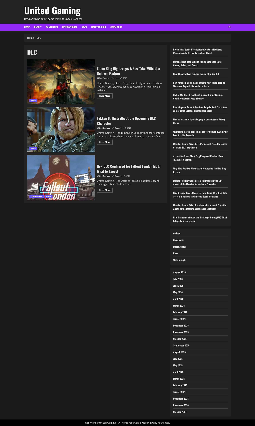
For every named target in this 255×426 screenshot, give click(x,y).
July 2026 (178, 279)
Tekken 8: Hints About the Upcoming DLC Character (61, 129)
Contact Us (116, 27)
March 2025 (179, 378)
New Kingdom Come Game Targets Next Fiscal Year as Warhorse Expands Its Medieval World (199, 84)
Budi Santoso (104, 78)
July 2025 (178, 358)
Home (27, 27)
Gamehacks (52, 27)
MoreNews (148, 422)
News (84, 27)
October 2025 (180, 339)
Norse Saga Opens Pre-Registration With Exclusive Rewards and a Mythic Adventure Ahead (197, 51)
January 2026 (179, 319)
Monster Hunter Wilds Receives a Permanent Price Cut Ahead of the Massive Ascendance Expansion (200, 206)
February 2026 (180, 312)
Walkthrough (98, 27)
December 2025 (181, 325)
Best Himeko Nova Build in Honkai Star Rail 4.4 (196, 74)
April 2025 (178, 372)
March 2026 (179, 305)
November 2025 (181, 332)
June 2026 (178, 285)
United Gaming (52, 10)
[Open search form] (230, 27)
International (69, 27)
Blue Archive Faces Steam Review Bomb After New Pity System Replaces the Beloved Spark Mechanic (200, 194)
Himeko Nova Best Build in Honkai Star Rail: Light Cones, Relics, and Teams (197, 63)
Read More (106, 96)
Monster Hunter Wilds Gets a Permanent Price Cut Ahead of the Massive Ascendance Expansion (197, 182)
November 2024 (181, 405)
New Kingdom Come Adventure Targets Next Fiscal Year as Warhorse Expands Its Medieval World (200, 108)
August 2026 (179, 272)
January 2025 (179, 392)
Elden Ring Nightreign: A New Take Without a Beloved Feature (61, 81)
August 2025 (179, 352)
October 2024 (180, 412)
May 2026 (178, 292)
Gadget (37, 27)
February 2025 (180, 385)
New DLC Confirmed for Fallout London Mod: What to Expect (61, 177)
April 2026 (178, 299)
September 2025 (181, 345)
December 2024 (181, 398)
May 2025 (178, 365)
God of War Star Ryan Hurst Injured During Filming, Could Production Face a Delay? (198, 96)
